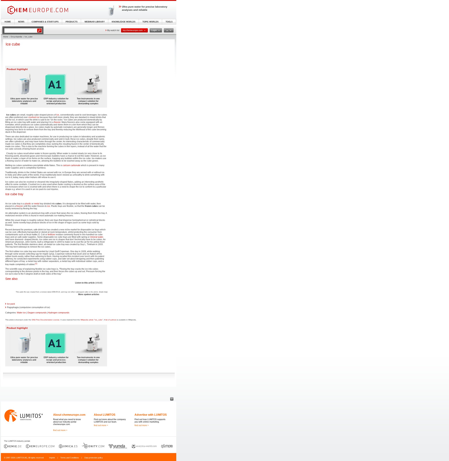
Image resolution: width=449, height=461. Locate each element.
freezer (57, 122)
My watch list (113, 30)
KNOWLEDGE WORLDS (123, 22)
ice (57, 115)
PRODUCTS (72, 22)
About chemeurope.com (69, 414)
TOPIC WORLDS (150, 22)
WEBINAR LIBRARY (95, 22)
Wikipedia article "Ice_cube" (92, 320)
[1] (36, 264)
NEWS (21, 22)
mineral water (96, 237)
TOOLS (169, 22)
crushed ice (33, 117)
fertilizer (51, 234)
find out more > (60, 430)
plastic (28, 203)
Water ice (21, 312)
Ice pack (11, 304)
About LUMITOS (104, 414)
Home (5, 37)
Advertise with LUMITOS (151, 414)
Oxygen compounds (36, 312)
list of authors (110, 320)
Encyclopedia (16, 37)
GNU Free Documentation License (45, 320)
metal (36, 203)
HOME (8, 22)
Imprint (52, 458)
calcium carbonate (71, 165)
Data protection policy (93, 458)
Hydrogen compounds (58, 312)
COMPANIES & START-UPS (45, 22)
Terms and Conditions (69, 458)
